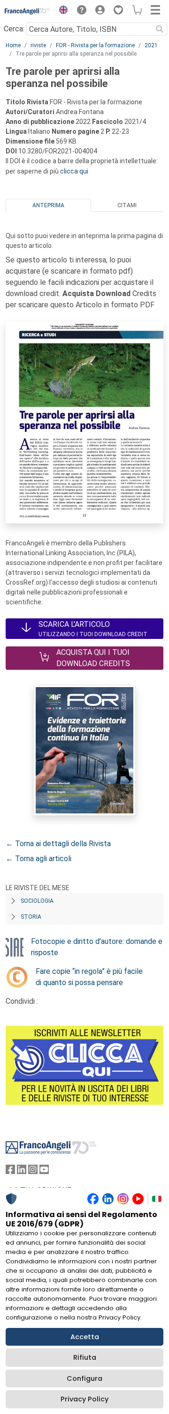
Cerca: (14, 28)
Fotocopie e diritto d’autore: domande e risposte (96, 947)
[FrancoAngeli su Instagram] (33, 1171)
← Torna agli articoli (38, 858)
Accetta (84, 1336)
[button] (61, 11)
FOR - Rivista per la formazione (95, 45)
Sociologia (37, 901)
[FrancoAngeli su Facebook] (10, 1171)
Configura (84, 1378)
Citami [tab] (127, 205)
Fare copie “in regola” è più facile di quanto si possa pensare (89, 977)
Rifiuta (84, 1357)
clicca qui (74, 171)
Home (13, 45)
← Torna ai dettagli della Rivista (58, 843)
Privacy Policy (84, 1399)
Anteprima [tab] (48, 205)
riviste (38, 45)
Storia (31, 917)
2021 (151, 45)
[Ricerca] (159, 29)
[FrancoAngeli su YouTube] (44, 1171)
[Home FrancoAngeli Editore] (27, 11)
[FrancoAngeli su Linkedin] (21, 1171)
